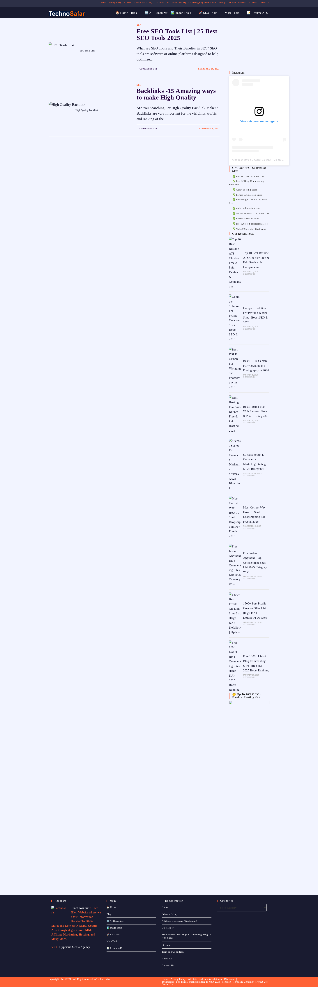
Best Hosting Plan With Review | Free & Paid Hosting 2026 (256, 411)
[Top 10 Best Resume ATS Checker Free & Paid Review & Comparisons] (235, 263)
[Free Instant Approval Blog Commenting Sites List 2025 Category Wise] (235, 565)
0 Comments (249, 274)
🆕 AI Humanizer (115, 921)
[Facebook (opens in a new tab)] (54, 2)
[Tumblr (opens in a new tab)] (71, 2)
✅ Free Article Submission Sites (250, 223)
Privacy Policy (115, 2)
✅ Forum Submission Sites (247, 194)
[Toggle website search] (271, 13)
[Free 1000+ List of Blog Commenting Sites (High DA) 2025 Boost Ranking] (235, 666)
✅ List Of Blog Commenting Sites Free (246, 183)
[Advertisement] (256, 46)
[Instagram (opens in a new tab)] (62, 2)
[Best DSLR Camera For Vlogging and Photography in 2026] (235, 368)
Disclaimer (159, 2)
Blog (109, 914)
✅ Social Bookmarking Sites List (250, 213)
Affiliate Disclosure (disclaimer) (138, 2)
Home (103, 2)
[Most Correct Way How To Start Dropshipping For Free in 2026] (235, 517)
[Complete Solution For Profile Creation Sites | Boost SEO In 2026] (235, 318)
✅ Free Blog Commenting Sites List (248, 201)
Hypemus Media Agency (74, 947)
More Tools (112, 941)
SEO (139, 25)
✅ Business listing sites (245, 218)
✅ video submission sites (246, 208)
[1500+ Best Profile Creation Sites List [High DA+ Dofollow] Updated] (235, 613)
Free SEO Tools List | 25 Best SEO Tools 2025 (177, 34)
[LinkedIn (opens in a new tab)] (66, 2)
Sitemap (221, 2)
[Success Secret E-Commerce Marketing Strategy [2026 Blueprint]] (235, 464)
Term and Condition (236, 2)
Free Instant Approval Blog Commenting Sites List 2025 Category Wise (255, 562)
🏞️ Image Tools (114, 927)
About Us (252, 2)
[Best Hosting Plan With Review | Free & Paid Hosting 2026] (235, 414)
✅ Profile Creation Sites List (248, 176)
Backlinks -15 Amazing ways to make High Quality (176, 94)
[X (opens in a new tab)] (50, 2)
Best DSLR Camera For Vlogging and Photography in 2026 (256, 365)
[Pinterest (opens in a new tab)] (58, 2)
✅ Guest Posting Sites (244, 189)
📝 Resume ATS (115, 948)
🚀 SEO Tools (114, 934)
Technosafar (80, 908)
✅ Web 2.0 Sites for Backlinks (249, 228)
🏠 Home (111, 907)
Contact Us (264, 2)
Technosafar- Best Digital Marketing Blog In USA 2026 (191, 2)
